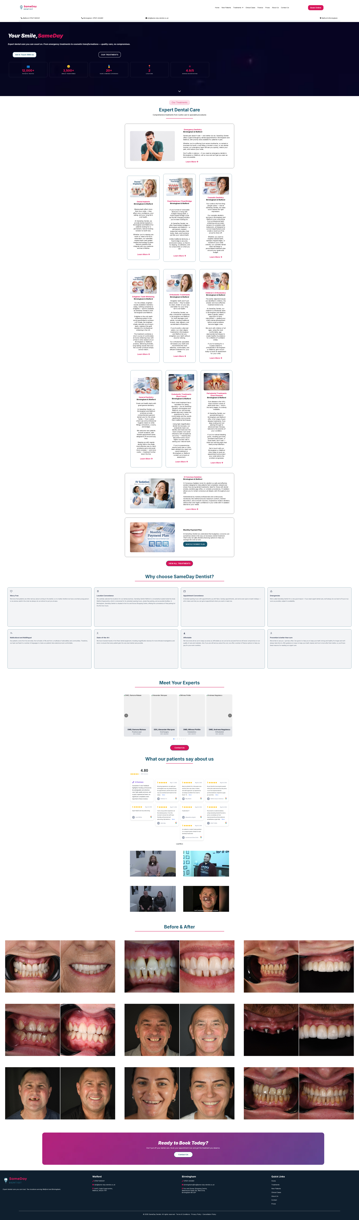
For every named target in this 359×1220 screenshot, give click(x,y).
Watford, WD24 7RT (99, 1190)
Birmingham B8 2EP (189, 1192)
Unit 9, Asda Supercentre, (103, 1188)
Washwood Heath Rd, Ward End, (193, 1190)
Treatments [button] (237, 8)
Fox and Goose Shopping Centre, (195, 1188)
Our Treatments (179, 102)
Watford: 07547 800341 (31, 18)
